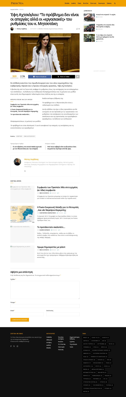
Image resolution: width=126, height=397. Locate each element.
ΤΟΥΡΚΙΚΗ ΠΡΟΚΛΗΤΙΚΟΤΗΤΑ (92, 388)
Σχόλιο (13, 279)
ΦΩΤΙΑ (86, 391)
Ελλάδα (67, 3)
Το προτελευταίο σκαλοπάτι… (20, 114)
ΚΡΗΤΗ (98, 366)
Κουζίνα (85, 3)
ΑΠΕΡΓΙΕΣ (19, 136)
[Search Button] (115, 3)
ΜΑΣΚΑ (86, 369)
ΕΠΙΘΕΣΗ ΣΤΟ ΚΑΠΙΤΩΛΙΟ (99, 356)
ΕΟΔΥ (85, 356)
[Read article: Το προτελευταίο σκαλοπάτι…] (22, 234)
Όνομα (13, 302)
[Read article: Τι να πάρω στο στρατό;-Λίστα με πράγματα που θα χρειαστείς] (89, 38)
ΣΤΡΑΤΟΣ (103, 382)
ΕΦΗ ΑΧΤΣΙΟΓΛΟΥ (29, 136)
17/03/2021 (60, 213)
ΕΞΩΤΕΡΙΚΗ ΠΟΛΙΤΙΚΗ (100, 353)
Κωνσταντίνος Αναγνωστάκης (48, 213)
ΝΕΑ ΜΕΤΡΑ (102, 372)
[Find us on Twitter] (14, 346)
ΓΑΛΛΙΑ (111, 344)
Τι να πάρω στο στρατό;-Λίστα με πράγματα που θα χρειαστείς (105, 37)
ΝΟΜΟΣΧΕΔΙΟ (97, 375)
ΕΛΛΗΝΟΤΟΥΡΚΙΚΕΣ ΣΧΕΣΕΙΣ (101, 350)
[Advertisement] (100, 57)
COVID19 (105, 337)
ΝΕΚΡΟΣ (86, 375)
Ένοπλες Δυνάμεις (61, 338)
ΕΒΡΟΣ (104, 347)
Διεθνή (73, 3)
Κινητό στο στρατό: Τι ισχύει (105, 14)
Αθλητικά (49, 340)
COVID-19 (96, 337)
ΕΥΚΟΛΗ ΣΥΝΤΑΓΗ (89, 359)
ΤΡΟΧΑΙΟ (107, 388)
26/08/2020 (99, 29)
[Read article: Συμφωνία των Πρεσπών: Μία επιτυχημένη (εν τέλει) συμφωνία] (22, 194)
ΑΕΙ (104, 340)
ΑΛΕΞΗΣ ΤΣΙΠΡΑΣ (89, 344)
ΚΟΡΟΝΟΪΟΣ (88, 366)
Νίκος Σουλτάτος (44, 193)
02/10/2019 (33, 29)
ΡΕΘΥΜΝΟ (97, 378)
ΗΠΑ (109, 359)
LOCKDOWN (95, 340)
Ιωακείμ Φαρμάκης (45, 230)
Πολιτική (93, 3)
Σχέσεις (109, 3)
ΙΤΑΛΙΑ (108, 363)
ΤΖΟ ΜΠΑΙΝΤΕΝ (98, 385)
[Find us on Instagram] (17, 346)
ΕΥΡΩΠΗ (101, 359)
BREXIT (86, 337)
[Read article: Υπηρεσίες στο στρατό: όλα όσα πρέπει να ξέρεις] (89, 28)
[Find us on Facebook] (10, 346)
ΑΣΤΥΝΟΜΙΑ (101, 344)
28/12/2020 (99, 17)
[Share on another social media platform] (78, 76)
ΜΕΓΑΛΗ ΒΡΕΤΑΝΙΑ (98, 369)
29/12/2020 (99, 41)
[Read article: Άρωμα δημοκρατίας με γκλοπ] (22, 254)
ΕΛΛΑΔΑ (86, 350)
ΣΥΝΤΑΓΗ (86, 385)
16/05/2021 (53, 193)
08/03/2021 (53, 250)
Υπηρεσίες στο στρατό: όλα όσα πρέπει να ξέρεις (105, 26)
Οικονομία (101, 3)
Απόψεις (49, 342)
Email (12, 310)
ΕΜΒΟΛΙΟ (87, 353)
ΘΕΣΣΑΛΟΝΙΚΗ (98, 363)
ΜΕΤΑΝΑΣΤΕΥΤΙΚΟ (89, 372)
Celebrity (49, 337)
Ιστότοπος (49, 310)
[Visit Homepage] (17, 3)
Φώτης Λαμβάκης (22, 29)
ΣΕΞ (105, 378)
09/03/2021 (54, 230)
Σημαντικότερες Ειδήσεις (56, 29)
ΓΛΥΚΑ (96, 347)
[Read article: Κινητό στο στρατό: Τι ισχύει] (89, 17)
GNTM (86, 340)
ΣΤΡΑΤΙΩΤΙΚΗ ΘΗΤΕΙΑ (90, 382)
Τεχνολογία (73, 344)
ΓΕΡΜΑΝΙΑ (87, 347)
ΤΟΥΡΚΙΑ (109, 385)
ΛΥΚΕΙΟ (107, 366)
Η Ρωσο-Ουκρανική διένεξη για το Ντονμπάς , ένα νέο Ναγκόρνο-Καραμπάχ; (24, 110)
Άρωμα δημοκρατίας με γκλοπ (51, 247)
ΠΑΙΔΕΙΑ (108, 375)
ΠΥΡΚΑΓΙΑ (87, 378)
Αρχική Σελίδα (14, 9)
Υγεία (79, 3)
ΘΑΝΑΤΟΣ (87, 363)
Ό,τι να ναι (61, 344)
